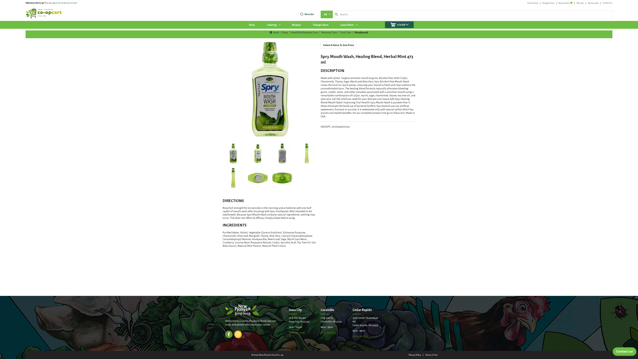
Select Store (532, 3)
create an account (68, 3)
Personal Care (329, 32)
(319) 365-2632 (360, 336)
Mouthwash (361, 32)
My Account (593, 3)
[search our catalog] (336, 14)
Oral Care (345, 32)
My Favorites (564, 3)
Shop (285, 32)
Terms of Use (431, 355)
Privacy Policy (415, 355)
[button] (233, 153)
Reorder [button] (309, 14)
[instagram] (238, 334)
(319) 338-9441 (296, 332)
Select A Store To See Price (338, 45)
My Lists (580, 3)
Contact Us (607, 3)
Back (276, 32)
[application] (624, 352)
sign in (55, 3)
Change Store (548, 3)
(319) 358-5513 (328, 332)
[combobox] (327, 14)
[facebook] (229, 334)
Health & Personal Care (304, 32)
